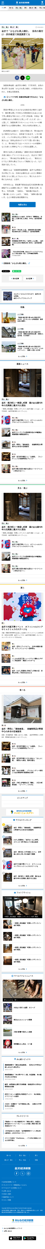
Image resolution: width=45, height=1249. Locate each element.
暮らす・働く (33, 8)
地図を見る (22, 204)
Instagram (28, 1173)
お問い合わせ (7, 1191)
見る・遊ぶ (19, 8)
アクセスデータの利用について (12, 1188)
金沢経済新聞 (22, 2)
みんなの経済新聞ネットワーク (22, 1220)
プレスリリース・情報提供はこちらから (15, 1185)
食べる (11, 8)
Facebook (16, 1173)
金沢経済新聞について (9, 1182)
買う (25, 8)
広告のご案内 (7, 1194)
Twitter (22, 1173)
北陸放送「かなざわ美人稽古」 (15, 263)
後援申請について (8, 1197)
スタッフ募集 (7, 1200)
